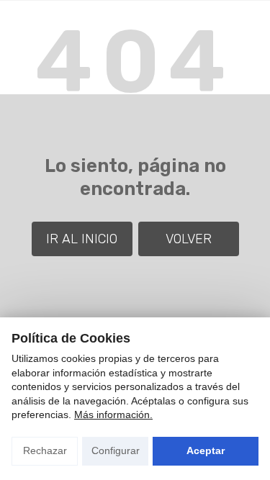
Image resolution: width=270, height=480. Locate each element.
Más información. (113, 414)
